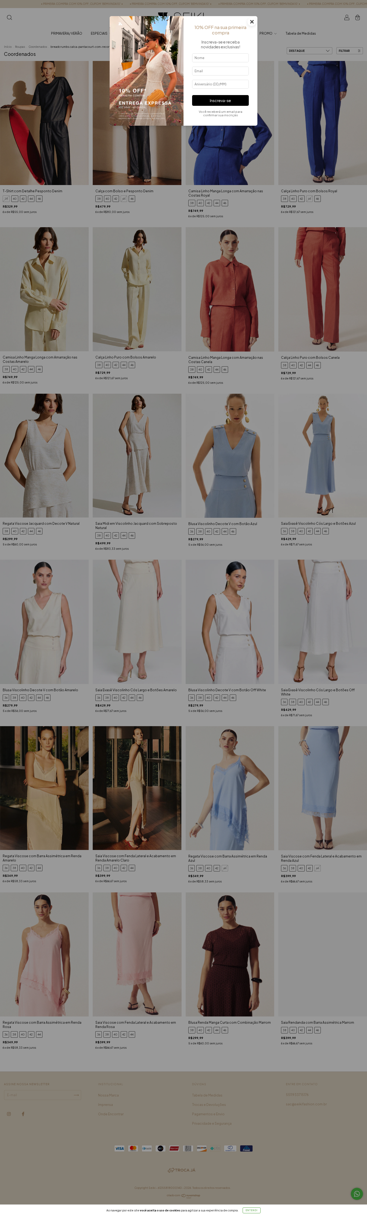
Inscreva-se (220, 100)
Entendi (252, 1210)
